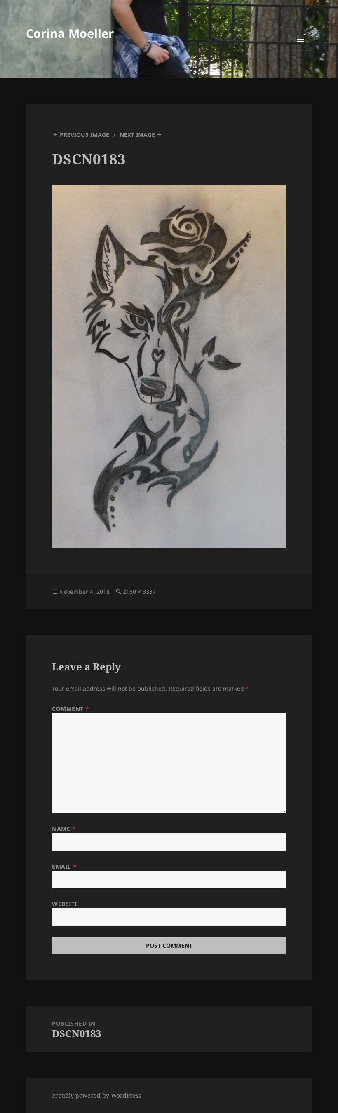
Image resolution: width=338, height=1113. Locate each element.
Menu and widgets (300, 50)
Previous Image (84, 134)
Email (64, 866)
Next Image (137, 134)
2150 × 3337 (139, 591)
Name (63, 829)
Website (65, 904)
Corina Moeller (70, 33)
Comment (70, 708)
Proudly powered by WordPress (96, 1095)
